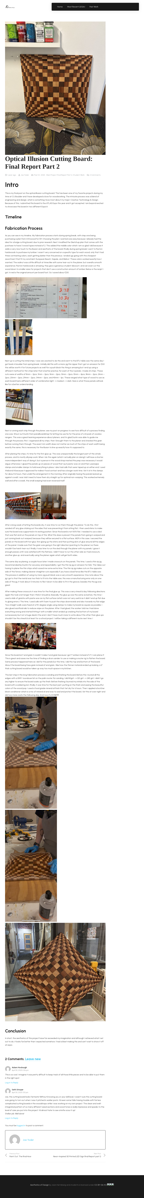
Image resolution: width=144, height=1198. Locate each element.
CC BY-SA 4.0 (100, 1185)
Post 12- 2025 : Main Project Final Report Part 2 (53, 175)
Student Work (78, 175)
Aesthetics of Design (39, 1185)
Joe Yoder (25, 175)
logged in (21, 1125)
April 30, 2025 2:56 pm (20, 1070)
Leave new (33, 1059)
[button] (99, 7)
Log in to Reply (11, 1082)
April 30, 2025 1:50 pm (20, 1092)
